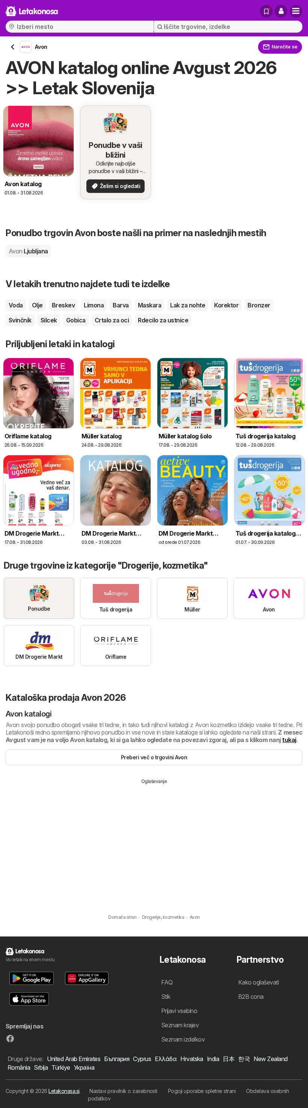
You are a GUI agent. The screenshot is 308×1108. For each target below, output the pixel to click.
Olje (37, 305)
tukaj (289, 740)
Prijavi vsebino (179, 1011)
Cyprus (142, 1059)
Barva (120, 305)
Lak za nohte (187, 305)
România (19, 1067)
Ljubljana (28, 251)
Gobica (76, 320)
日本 (228, 1059)
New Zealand (270, 1059)
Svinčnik (20, 320)
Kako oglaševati (258, 982)
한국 (244, 1059)
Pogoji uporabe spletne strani (202, 1091)
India (213, 1059)
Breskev (63, 305)
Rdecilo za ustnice (163, 320)
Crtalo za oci (112, 320)
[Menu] (296, 11)
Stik (166, 996)
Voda (16, 305)
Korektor (226, 305)
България (116, 1059)
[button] (281, 11)
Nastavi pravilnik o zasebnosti (123, 1091)
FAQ (166, 982)
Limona (94, 305)
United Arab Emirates (73, 1059)
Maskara (149, 305)
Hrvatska (191, 1059)
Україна (84, 1067)
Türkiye (60, 1067)
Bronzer (259, 305)
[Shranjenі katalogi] (266, 11)
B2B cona (251, 996)
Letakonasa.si (63, 1091)
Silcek (49, 320)
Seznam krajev (180, 1025)
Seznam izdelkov (183, 1039)
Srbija (41, 1067)
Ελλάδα (166, 1059)
